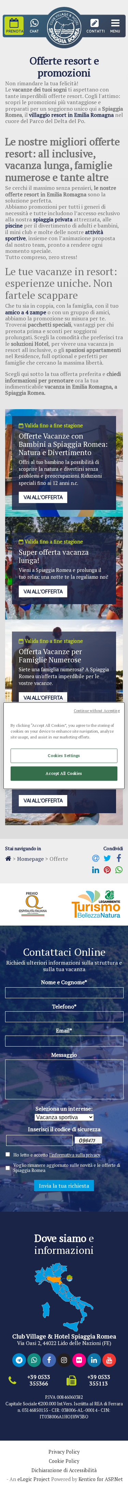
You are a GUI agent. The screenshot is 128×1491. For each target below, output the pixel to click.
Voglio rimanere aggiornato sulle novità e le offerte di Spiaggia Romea (66, 1168)
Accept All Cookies (64, 773)
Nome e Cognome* (64, 982)
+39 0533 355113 (98, 1380)
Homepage (30, 859)
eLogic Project (33, 1479)
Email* (64, 1030)
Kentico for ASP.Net (101, 1479)
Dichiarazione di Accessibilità (64, 1470)
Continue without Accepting (97, 710)
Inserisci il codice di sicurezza (64, 1129)
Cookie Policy (64, 1461)
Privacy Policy (64, 1452)
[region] (64, 745)
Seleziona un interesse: (64, 1108)
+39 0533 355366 (38, 1380)
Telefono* (64, 1006)
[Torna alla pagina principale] (8, 858)
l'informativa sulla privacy (74, 1155)
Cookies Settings (64, 755)
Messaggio (64, 1055)
